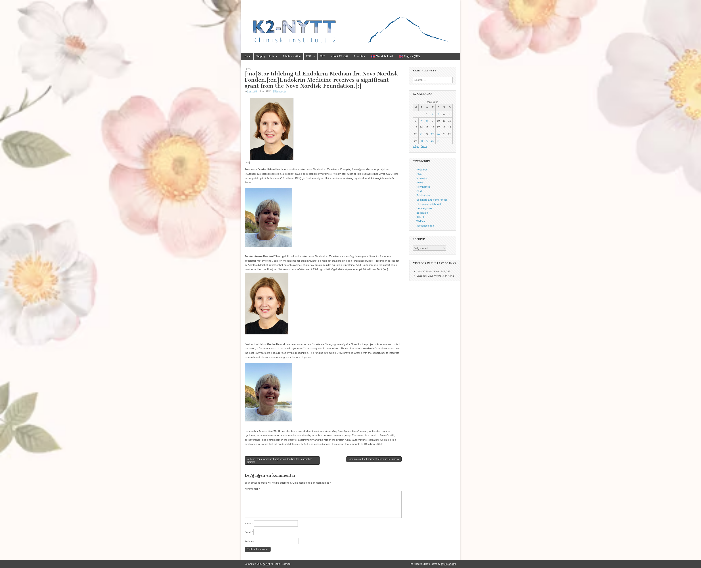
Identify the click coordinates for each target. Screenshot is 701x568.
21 (421, 134)
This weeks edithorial (428, 204)
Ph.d (419, 191)
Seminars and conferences (431, 199)
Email (249, 532)
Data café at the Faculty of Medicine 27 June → (373, 459)
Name (249, 523)
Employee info (265, 56)
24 (438, 134)
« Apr (416, 146)
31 (438, 140)
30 (432, 140)
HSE (309, 56)
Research (422, 169)
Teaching (359, 56)
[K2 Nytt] (350, 24)
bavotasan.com (448, 564)
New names (423, 186)
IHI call (420, 217)
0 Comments (279, 91)
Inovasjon (422, 178)
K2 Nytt (266, 564)
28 (421, 140)
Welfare (420, 221)
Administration (292, 56)
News (248, 69)
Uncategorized (424, 208)
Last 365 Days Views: (429, 275)
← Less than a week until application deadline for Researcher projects (279, 460)
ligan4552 (252, 91)
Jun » (424, 146)
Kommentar (252, 488)
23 (432, 134)
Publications (423, 195)
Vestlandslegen (425, 225)
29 (427, 140)
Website (249, 540)
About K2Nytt (339, 56)
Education (422, 212)
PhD (322, 56)
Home (247, 56)
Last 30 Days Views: (429, 271)
